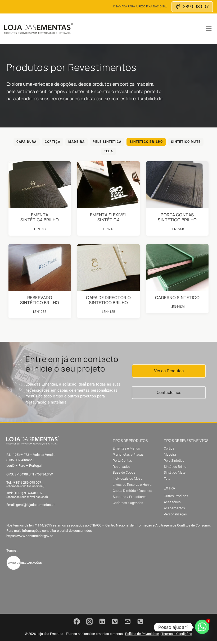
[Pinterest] (114, 621)
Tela (108, 151)
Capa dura (26, 142)
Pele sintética (107, 142)
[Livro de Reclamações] (24, 562)
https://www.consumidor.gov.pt (29, 536)
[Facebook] (76, 621)
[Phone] (140, 621)
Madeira (76, 142)
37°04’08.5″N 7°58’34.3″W (34, 474)
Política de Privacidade (142, 634)
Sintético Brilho (146, 142)
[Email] (127, 621)
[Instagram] (89, 621)
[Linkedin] (102, 621)
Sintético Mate (186, 142)
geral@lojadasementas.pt (35, 505)
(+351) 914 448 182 (27, 493)
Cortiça (52, 142)
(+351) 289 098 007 (26, 482)
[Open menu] (209, 28)
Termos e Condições (176, 634)
